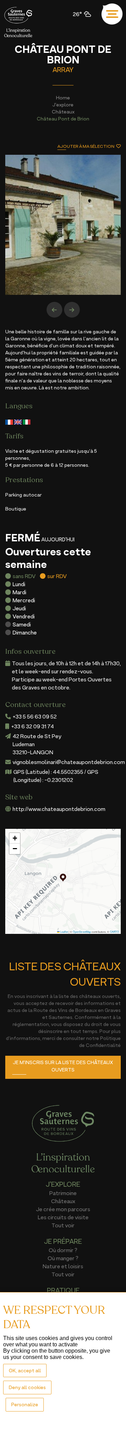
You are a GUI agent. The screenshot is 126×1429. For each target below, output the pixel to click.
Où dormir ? (63, 1250)
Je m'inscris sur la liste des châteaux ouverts (63, 1066)
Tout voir (63, 1225)
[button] (63, 877)
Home (63, 97)
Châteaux (63, 112)
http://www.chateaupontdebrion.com (59, 808)
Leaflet (63, 932)
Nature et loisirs (63, 1266)
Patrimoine (63, 1192)
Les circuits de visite (63, 1217)
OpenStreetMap (82, 932)
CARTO (114, 932)
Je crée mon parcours (63, 1209)
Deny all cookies (27, 1387)
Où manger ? (63, 1258)
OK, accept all (25, 1370)
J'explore (63, 104)
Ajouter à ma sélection (85, 146)
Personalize (24, 1404)
